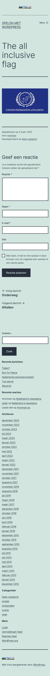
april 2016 (7, 522)
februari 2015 (9, 575)
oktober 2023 (9, 429)
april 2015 (7, 566)
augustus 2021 (10, 482)
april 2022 (7, 455)
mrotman (11, 135)
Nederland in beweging (28, 398)
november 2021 (10, 473)
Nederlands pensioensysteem (18, 377)
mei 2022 (7, 451)
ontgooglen (8, 605)
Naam (6, 206)
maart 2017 (8, 504)
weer (4, 614)
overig (5, 610)
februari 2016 (9, 526)
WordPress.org (10, 640)
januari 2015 (8, 579)
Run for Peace (9, 372)
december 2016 (10, 508)
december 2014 (10, 584)
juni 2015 (7, 557)
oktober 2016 (9, 513)
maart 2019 (8, 500)
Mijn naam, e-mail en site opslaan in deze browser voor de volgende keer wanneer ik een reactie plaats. (27, 259)
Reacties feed (9, 636)
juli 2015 (6, 553)
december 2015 (10, 535)
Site (4, 239)
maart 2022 (8, 460)
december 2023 (10, 420)
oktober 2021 (9, 478)
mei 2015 (7, 562)
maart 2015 (8, 570)
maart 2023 (8, 438)
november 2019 (10, 486)
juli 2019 (6, 495)
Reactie (7, 174)
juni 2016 (7, 517)
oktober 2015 (9, 539)
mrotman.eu (23, 407)
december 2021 (10, 469)
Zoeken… (7, 333)
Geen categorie (29, 139)
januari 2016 (8, 531)
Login (5, 627)
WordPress (39, 664)
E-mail (6, 223)
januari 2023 (8, 442)
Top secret (8, 381)
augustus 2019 (10, 491)
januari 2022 (8, 464)
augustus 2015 (10, 548)
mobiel (5, 601)
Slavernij (6, 385)
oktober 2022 (9, 447)
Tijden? (6, 368)
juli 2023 (6, 433)
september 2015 (10, 544)
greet (5, 403)
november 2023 (10, 424)
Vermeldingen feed (12, 631)
